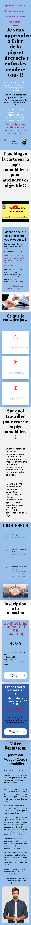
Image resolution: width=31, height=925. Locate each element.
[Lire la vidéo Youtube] (15, 207)
